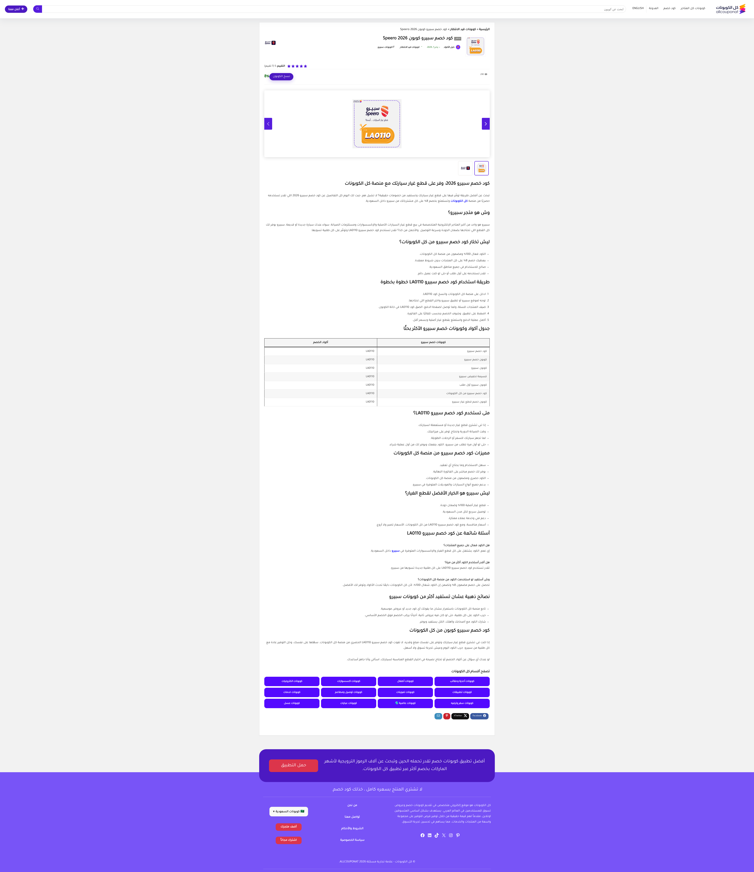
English (638, 8)
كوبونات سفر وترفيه (462, 703)
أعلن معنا (14, 9)
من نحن (352, 805)
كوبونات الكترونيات (292, 681)
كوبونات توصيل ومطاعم (348, 692)
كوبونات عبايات (348, 703)
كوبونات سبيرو (385, 47)
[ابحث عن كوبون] (37, 9)
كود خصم (669, 8)
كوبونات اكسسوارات (348, 681)
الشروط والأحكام (352, 828)
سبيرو (396, 551)
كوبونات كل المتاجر (693, 8)
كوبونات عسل (292, 703)
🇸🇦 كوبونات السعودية (288, 811)
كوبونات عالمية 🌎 (405, 703)
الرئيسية (484, 29)
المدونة (653, 8)
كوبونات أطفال (405, 681)
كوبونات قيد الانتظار (463, 29)
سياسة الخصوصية (352, 840)
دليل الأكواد (449, 47)
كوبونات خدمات (291, 692)
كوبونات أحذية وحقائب (462, 681)
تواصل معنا (352, 817)
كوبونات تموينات (405, 692)
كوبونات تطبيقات (462, 692)
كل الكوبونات (459, 201)
